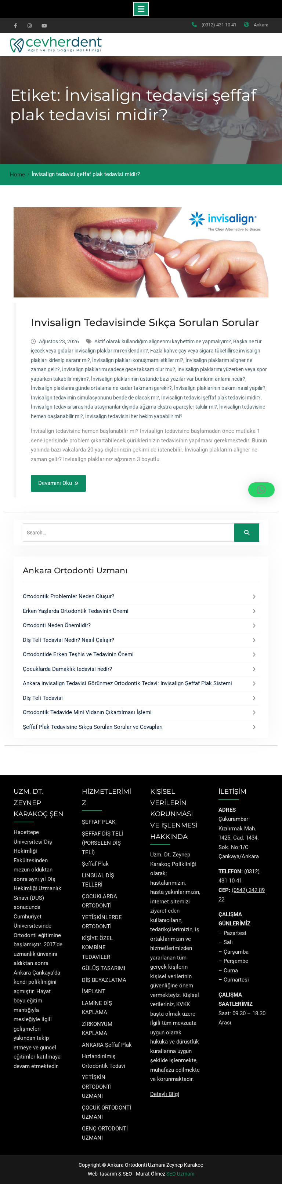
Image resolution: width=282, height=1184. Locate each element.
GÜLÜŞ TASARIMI (103, 968)
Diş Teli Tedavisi (43, 698)
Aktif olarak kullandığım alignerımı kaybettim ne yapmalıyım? (162, 341)
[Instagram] (29, 25)
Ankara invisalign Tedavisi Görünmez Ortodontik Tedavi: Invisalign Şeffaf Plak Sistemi (127, 683)
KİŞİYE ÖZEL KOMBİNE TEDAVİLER (97, 947)
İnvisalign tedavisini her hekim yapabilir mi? (133, 416)
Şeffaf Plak (95, 863)
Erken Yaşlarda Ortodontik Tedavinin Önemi (76, 611)
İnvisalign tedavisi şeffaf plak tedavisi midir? (211, 398)
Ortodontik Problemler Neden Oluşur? (68, 596)
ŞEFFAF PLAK (98, 822)
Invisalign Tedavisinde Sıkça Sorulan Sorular (145, 322)
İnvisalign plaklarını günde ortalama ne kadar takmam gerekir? (101, 388)
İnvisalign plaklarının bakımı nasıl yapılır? (219, 388)
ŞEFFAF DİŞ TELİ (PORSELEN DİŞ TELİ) (102, 843)
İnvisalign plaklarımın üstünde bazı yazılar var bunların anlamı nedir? (168, 379)
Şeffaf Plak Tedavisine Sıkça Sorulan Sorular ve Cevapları (93, 727)
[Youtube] (43, 25)
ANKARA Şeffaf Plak (107, 1045)
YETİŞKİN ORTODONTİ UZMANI (97, 1086)
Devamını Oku (55, 483)
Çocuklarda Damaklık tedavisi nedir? (67, 669)
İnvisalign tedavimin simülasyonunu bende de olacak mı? (95, 398)
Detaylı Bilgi (164, 1094)
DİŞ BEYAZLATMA (104, 980)
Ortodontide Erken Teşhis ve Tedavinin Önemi (78, 654)
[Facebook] (15, 25)
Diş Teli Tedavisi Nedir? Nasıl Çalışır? (68, 640)
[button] (261, 489)
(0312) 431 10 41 (219, 25)
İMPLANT (93, 991)
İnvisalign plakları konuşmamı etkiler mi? (137, 360)
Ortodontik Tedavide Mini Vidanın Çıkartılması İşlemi (87, 712)
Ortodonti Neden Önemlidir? (57, 625)
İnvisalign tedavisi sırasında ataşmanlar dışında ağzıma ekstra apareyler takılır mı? (124, 407)
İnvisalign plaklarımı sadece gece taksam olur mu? (118, 369)
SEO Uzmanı (180, 1174)
